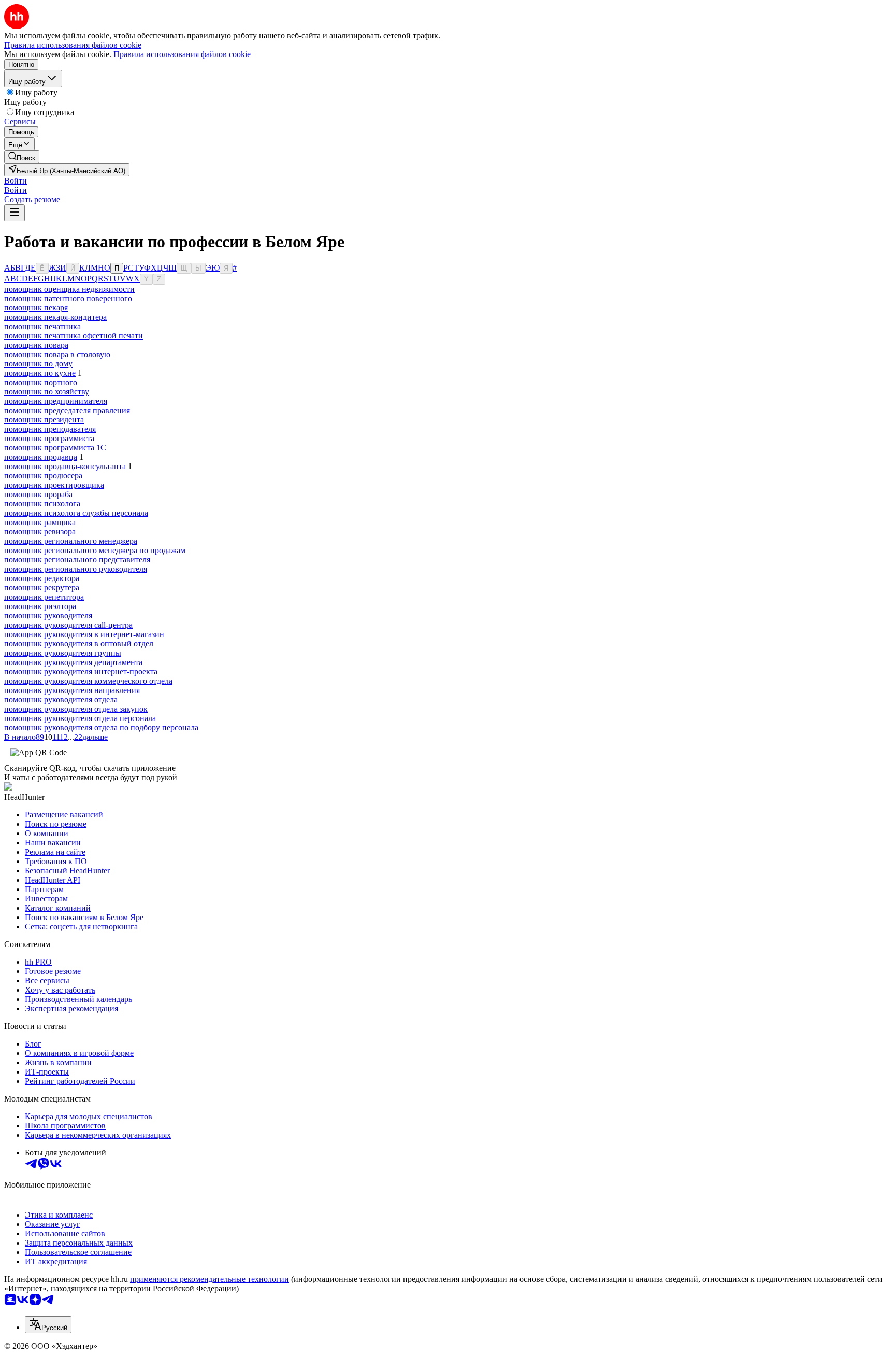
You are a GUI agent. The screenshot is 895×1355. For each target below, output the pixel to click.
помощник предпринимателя (55, 401)
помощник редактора (41, 578)
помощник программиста (49, 438)
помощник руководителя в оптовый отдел (78, 643)
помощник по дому (38, 363)
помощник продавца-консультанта (65, 466)
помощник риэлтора (40, 606)
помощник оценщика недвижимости (69, 289)
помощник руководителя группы (62, 652)
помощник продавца (40, 457)
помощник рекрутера (41, 587)
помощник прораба (38, 494)
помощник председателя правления (67, 410)
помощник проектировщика (54, 485)
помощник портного (40, 382)
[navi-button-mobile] (14, 212)
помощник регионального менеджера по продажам (94, 550)
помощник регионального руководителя (75, 568)
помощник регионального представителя (77, 559)
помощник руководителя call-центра (68, 624)
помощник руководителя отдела (61, 699)
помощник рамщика (40, 522)
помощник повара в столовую (57, 354)
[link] (21, 156)
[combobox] (48, 1324)
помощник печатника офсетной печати (73, 335)
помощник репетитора (44, 596)
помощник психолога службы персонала (76, 513)
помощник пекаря (36, 307)
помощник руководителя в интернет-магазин (84, 634)
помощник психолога (42, 503)
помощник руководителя (48, 615)
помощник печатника (42, 326)
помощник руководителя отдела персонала (80, 718)
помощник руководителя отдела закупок (76, 708)
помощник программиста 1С (55, 447)
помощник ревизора (40, 531)
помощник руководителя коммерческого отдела (88, 680)
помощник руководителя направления (72, 690)
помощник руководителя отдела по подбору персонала (101, 727)
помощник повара (36, 345)
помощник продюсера (43, 475)
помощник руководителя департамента (73, 662)
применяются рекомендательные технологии (209, 1279)
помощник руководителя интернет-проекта (80, 671)
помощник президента (44, 419)
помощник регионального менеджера (70, 541)
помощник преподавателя (50, 429)
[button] (15, 180)
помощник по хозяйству (46, 391)
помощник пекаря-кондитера (55, 317)
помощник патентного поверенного (68, 298)
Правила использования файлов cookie (182, 54)
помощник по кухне (40, 373)
